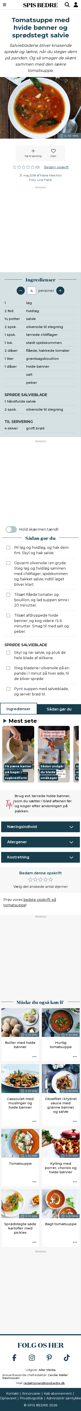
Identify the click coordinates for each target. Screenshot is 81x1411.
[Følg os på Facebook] (14, 1358)
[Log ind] (76, 4)
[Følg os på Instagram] (32, 1358)
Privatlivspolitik (31, 1398)
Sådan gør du (59, 709)
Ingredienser (19, 709)
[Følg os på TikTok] (67, 1358)
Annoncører (31, 1394)
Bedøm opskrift (56, 167)
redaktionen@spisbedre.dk (44, 1383)
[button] (18, 754)
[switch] (11, 529)
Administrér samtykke (63, 1398)
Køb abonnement (58, 1394)
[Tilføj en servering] (60, 291)
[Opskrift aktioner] (34, 1056)
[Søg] (67, 4)
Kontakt (12, 1394)
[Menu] (10, 4)
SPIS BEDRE (40, 4)
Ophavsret (8, 1398)
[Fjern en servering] (21, 291)
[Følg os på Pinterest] (49, 1358)
